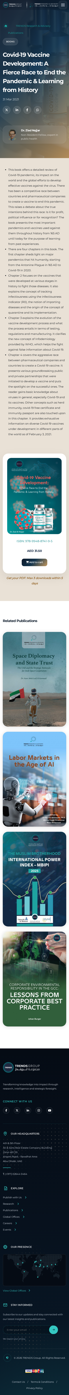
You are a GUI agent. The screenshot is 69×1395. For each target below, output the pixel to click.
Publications (15, 33)
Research (8, 1203)
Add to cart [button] (36, 562)
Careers (7, 1223)
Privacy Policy (34, 1388)
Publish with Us (12, 1197)
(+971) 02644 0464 (15, 1174)
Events (7, 1229)
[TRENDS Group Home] (33, 5)
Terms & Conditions (42, 1382)
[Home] (6, 26)
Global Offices (11, 1216)
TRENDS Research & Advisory (33, 26)
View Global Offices (14, 1290)
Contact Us (18, 1382)
